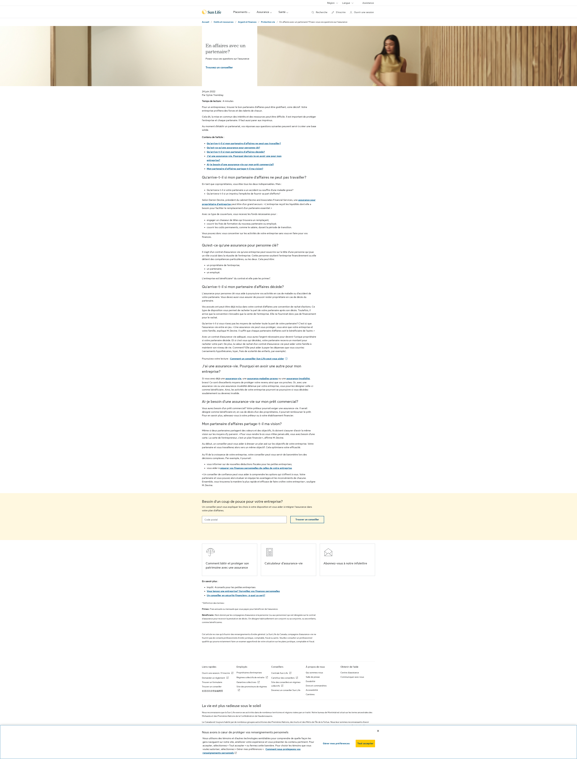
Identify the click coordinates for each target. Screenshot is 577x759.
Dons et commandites (316, 685)
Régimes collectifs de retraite (250, 677)
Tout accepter (365, 743)
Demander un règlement (213, 678)
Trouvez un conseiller (219, 67)
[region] (288, 742)
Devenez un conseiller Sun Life (285, 690)
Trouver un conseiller (307, 519)
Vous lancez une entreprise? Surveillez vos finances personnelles (243, 591)
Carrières (310, 694)
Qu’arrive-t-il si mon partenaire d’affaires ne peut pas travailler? (244, 143)
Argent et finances (247, 22)
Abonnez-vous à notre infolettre (345, 563)
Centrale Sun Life (279, 673)
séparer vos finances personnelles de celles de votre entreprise (256, 468)
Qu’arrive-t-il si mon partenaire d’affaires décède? (236, 152)
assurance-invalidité (298, 378)
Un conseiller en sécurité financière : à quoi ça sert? (236, 595)
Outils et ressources (224, 22)
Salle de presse (313, 677)
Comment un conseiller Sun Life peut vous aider (257, 358)
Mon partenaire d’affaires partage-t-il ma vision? (235, 168)
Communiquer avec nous (352, 677)
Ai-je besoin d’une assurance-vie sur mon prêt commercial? (240, 164)
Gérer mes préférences (336, 743)
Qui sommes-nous (314, 672)
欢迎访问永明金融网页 (212, 691)
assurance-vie (233, 378)
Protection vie (268, 22)
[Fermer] (378, 731)
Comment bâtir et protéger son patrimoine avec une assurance (227, 565)
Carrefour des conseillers (283, 678)
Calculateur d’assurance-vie (284, 563)
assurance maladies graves (262, 378)
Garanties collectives (246, 682)
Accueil (205, 22)
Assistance (368, 3)
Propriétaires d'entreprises (249, 672)
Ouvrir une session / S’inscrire (216, 673)
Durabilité (310, 681)
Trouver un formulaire (212, 682)
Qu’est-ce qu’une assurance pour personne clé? (233, 147)
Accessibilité (312, 690)
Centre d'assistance (349, 672)
